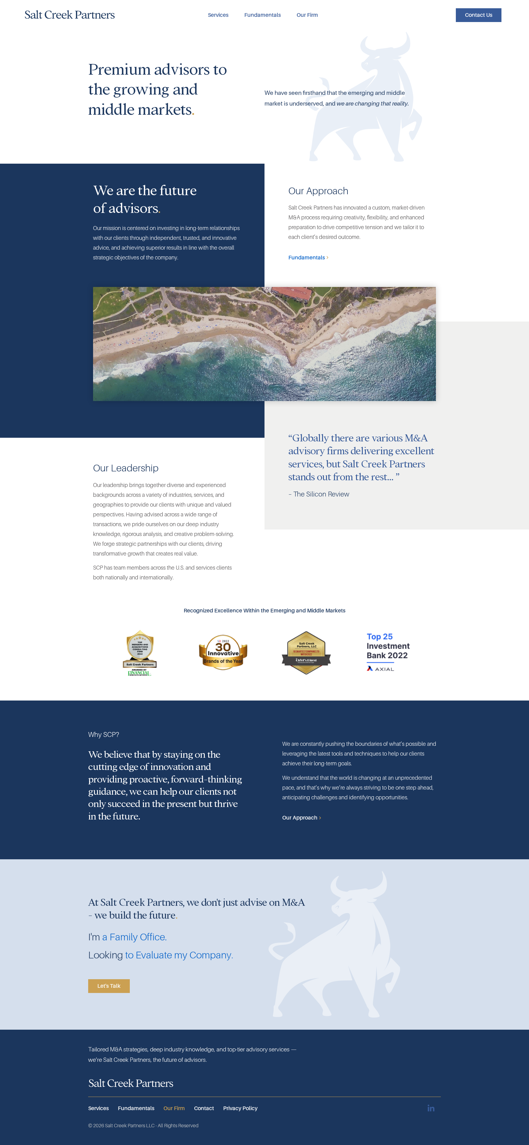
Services (218, 15)
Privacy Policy (240, 1108)
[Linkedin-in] (431, 1108)
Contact (204, 1108)
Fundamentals (262, 15)
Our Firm (307, 15)
